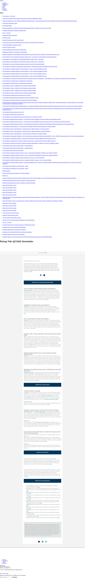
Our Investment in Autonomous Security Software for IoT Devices (17, 95)
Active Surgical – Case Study (9, 16)
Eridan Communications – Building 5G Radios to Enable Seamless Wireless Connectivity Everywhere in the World (27, 28)
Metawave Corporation (28, 372)
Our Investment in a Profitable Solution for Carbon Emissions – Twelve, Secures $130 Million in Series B (25, 68)
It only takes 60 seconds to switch (51, 399)
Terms (4, 562)
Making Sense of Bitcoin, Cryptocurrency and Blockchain (15, 52)
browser (43, 395)
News (4, 6)
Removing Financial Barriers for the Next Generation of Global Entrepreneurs (19, 180)
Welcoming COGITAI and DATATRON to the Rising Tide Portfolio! (17, 232)
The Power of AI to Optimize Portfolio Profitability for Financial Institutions (18, 220)
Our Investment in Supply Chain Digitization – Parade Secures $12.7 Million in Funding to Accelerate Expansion (26, 131)
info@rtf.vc (32, 270)
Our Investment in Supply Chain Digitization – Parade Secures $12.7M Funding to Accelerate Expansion (25, 133)
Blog (4, 7)
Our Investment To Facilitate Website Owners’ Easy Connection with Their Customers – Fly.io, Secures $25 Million (27, 160)
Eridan (25, 355)
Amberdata (26, 306)
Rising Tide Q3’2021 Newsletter (9, 208)
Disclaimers (5, 560)
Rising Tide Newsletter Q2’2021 (9, 190)
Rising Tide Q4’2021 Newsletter (9, 210)
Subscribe (15, 577)
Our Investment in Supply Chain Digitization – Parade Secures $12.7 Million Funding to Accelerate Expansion (26, 128)
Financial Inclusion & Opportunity (10, 35)
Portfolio (4, 5)
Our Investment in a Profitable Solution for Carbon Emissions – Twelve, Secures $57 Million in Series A (24, 73)
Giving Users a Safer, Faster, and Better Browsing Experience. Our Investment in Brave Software (23, 42)
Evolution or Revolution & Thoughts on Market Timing (14, 30)
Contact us (5, 10)
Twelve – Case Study (7, 222)
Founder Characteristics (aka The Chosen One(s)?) (13, 40)
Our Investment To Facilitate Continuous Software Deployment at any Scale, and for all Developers (23, 157)
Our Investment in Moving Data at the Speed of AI (13, 112)
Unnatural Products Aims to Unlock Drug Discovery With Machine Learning (19, 224)
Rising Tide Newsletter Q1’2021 (9, 187)
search (48, 395)
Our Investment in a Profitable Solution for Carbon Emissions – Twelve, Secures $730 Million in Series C (25, 76)
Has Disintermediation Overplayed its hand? (12, 44)
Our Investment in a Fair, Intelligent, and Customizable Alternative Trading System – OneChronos (23, 59)
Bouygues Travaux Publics (39, 411)
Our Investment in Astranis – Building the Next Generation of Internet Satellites (19, 85)
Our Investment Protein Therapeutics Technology (13, 150)
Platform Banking (6, 170)
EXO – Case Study (7, 32)
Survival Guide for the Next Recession (11, 212)
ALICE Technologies (28, 290)
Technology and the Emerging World (10, 215)
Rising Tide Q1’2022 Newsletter (9, 203)
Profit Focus (5, 175)
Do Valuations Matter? (7, 25)
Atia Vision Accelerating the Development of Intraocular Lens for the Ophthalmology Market (22, 18)
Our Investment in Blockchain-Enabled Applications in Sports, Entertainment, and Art (21, 97)
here (47, 299)
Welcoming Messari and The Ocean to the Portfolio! (14, 234)
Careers (4, 559)
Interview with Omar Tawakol (9, 47)
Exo (24, 437)
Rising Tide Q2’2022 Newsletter (9, 205)
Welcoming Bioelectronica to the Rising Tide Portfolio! (14, 229)
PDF (46, 252)
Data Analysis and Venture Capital (10, 23)
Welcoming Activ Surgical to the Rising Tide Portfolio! (14, 227)
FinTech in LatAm (6, 37)
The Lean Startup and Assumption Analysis (12, 217)
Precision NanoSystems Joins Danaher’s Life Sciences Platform (16, 173)
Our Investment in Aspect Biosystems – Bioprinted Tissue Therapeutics (17, 80)
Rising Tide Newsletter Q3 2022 (9, 192)
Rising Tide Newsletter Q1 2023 (9, 185)
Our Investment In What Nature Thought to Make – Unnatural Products (18, 145)
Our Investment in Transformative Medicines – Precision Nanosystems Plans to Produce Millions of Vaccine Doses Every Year (29, 138)
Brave (26, 392)
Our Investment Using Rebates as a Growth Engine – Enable (15, 166)
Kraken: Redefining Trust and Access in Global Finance (14, 49)
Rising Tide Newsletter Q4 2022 (9, 194)
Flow (25, 336)
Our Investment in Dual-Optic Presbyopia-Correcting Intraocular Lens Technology (20, 100)
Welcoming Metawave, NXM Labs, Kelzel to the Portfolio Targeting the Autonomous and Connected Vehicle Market (27, 236)
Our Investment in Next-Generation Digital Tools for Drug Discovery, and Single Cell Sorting (22, 116)
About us (5, 2)
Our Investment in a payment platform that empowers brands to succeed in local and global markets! (23, 64)
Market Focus (5, 4)
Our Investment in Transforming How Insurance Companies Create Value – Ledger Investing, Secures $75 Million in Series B (29, 140)
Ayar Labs (26, 320)
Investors (4, 8)
